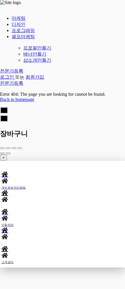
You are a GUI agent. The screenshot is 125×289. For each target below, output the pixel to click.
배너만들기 (35, 54)
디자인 (19, 24)
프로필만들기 (37, 47)
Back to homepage (17, 99)
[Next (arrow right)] (8, 153)
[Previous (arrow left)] (2, 153)
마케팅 (19, 18)
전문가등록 (11, 70)
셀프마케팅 (23, 36)
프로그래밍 (23, 30)
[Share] (8, 148)
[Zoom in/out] (19, 148)
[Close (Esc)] (2, 148)
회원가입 (35, 77)
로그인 (7, 77)
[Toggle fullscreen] (14, 148)
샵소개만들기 (37, 60)
